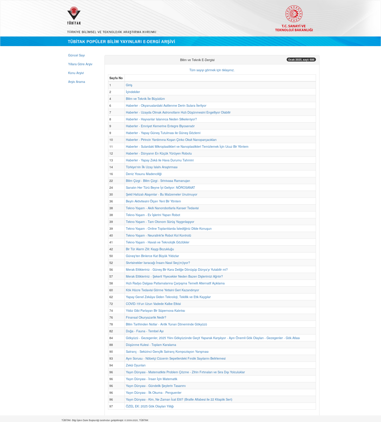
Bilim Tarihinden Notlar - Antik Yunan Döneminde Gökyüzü (166, 324)
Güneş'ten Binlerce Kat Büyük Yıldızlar (152, 256)
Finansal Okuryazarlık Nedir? (146, 317)
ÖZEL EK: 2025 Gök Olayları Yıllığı (150, 406)
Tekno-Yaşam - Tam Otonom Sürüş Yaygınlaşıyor (160, 221)
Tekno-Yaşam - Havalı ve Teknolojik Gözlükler (157, 242)
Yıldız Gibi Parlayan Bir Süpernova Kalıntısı (155, 310)
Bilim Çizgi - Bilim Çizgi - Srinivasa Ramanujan (158, 180)
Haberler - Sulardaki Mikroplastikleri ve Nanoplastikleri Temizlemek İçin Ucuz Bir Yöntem (187, 146)
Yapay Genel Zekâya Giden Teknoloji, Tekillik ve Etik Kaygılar (168, 297)
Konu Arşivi (76, 73)
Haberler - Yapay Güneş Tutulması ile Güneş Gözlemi (163, 133)
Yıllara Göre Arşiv (80, 64)
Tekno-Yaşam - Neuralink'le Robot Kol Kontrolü (158, 235)
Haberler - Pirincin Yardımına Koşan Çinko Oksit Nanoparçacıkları (171, 139)
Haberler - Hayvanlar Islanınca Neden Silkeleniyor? (161, 119)
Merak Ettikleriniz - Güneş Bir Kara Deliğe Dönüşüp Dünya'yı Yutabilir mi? (177, 269)
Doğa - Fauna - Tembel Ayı (145, 331)
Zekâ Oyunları (136, 365)
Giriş (129, 85)
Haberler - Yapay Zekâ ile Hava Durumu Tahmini (160, 160)
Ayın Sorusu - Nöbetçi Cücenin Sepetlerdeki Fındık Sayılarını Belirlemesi (176, 358)
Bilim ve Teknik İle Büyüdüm (145, 98)
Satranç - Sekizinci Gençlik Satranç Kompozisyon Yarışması (167, 351)
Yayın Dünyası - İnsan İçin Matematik (151, 379)
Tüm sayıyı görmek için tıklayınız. (212, 70)
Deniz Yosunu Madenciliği (144, 174)
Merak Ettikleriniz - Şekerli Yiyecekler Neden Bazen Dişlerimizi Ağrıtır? (174, 276)
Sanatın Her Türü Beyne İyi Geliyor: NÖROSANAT (160, 187)
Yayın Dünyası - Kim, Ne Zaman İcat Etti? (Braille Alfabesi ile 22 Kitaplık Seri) (179, 399)
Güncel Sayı (76, 55)
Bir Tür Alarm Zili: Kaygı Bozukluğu (150, 249)
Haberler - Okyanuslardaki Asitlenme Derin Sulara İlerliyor (166, 105)
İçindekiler (133, 92)
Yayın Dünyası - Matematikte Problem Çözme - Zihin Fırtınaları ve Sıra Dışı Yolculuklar (185, 372)
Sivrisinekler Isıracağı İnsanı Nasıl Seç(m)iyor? (158, 262)
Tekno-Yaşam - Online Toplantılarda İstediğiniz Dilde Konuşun (169, 228)
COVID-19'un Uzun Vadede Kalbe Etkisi (153, 303)
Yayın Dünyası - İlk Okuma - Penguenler (153, 392)
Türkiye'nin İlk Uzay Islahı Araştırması (151, 167)
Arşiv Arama (76, 81)
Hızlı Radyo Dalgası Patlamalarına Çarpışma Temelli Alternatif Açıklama (175, 283)
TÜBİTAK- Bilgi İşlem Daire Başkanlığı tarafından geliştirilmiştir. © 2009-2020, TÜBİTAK (105, 420)
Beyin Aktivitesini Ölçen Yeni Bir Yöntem (153, 201)
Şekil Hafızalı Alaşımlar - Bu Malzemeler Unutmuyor (161, 194)
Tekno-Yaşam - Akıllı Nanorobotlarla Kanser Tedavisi (162, 208)
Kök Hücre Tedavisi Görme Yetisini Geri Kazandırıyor (162, 290)
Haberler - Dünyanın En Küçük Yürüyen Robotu (159, 153)
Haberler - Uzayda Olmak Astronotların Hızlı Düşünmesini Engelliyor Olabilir (178, 112)
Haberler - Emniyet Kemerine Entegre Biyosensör (160, 126)
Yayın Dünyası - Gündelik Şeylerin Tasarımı (156, 385)
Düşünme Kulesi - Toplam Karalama (151, 344)
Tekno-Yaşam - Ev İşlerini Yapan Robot (153, 215)
